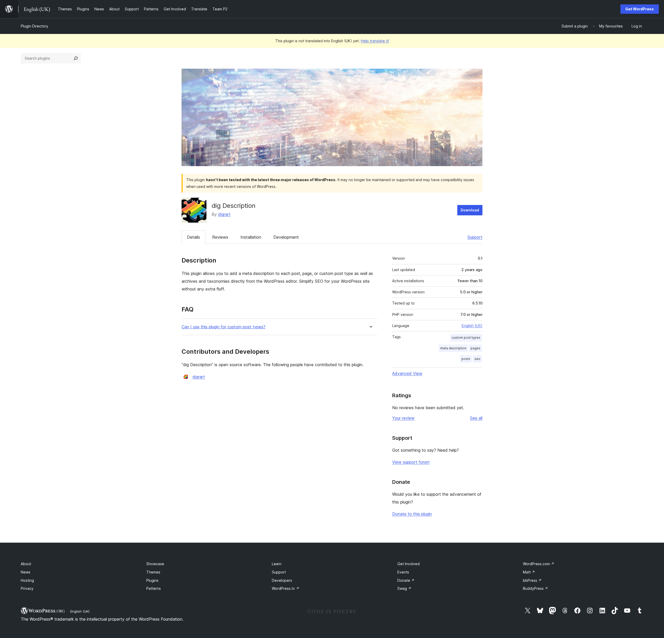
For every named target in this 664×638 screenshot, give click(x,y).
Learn (276, 564)
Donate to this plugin (412, 513)
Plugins (152, 580)
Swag (404, 588)
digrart (224, 214)
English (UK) (79, 611)
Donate (405, 580)
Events (403, 572)
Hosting (27, 580)
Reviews (220, 237)
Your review (403, 418)
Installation (250, 237)
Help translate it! (375, 41)
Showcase (155, 564)
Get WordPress (639, 9)
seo (477, 359)
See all (476, 418)
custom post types (466, 337)
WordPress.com (538, 564)
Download (470, 210)
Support (474, 237)
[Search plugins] (76, 58)
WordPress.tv (285, 588)
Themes (153, 572)
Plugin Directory (34, 26)
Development (286, 237)
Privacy (27, 588)
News (25, 572)
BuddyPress (535, 588)
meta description (453, 348)
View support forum (411, 462)
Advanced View (407, 373)
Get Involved (408, 564)
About (26, 564)
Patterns (153, 588)
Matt (529, 572)
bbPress (532, 580)
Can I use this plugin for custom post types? (223, 326)
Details (193, 237)
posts (465, 359)
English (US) (472, 325)
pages (475, 348)
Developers (282, 580)
